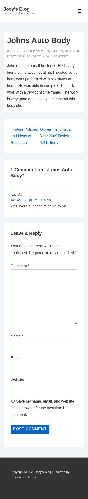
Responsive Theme (24, 477)
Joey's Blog (17, 9)
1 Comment (59, 56)
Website (17, 380)
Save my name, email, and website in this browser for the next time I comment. (42, 408)
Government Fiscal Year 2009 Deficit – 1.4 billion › (56, 136)
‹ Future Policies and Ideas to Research (24, 136)
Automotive (32, 56)
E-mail (16, 358)
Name (16, 336)
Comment (20, 266)
